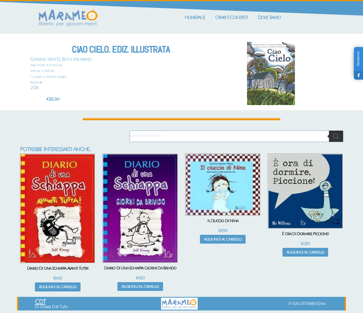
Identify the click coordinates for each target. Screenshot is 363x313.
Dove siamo (269, 17)
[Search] (336, 136)
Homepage (195, 17)
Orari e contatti (231, 17)
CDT (40, 302)
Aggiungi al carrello (58, 287)
